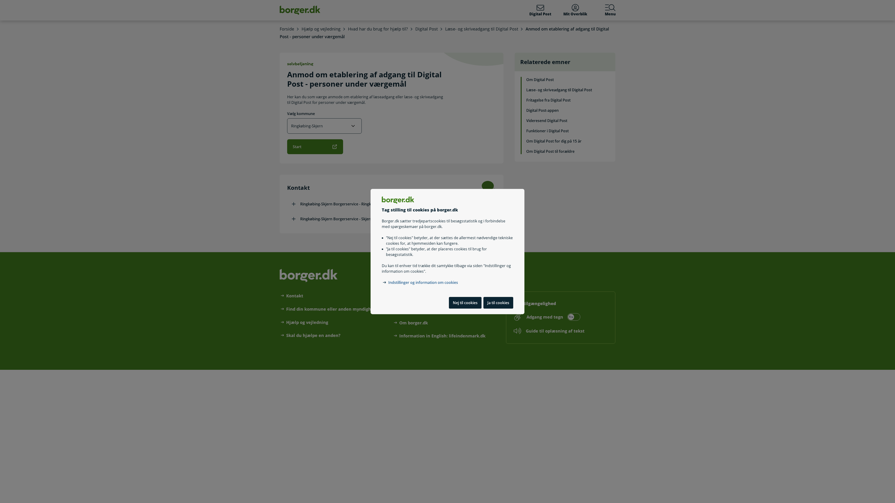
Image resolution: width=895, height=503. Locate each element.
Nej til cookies (465, 302)
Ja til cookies (498, 302)
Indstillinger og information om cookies (423, 282)
